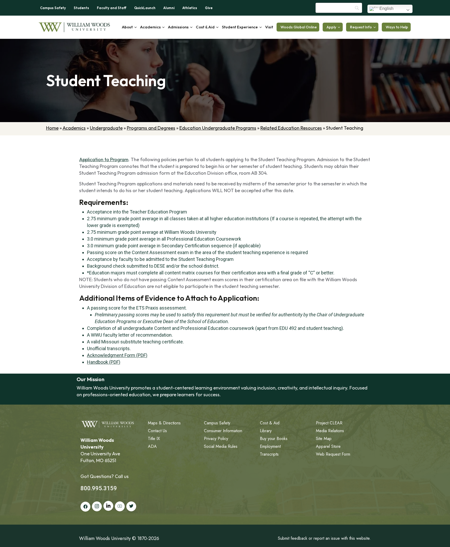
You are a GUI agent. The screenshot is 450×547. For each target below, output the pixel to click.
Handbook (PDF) (103, 362)
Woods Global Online (298, 27)
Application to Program (103, 159)
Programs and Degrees (151, 128)
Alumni (168, 8)
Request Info (361, 27)
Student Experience (240, 26)
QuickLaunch (144, 8)
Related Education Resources (291, 128)
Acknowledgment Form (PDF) (117, 355)
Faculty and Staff (111, 8)
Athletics (189, 8)
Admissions (178, 26)
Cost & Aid (205, 26)
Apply (331, 27)
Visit (269, 26)
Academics (150, 26)
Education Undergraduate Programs (217, 128)
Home (52, 128)
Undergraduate (106, 128)
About (127, 26)
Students (81, 8)
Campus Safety (53, 8)
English (385, 8)
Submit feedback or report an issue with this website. (324, 538)
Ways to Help (397, 27)
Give (209, 8)
